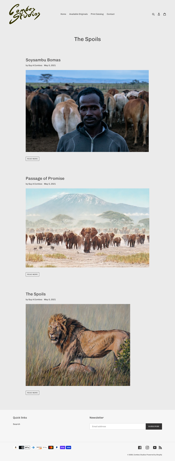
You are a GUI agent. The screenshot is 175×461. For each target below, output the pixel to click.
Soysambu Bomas (43, 59)
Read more (32, 159)
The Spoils (36, 294)
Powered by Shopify (154, 455)
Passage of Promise (45, 178)
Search (16, 424)
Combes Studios (140, 455)
